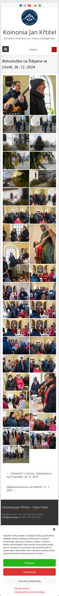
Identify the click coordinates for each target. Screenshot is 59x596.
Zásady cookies (21, 588)
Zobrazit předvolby (29, 581)
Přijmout (29, 563)
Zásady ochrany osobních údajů (29, 591)
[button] (54, 529)
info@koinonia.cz (11, 517)
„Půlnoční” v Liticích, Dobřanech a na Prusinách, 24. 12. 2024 (29, 475)
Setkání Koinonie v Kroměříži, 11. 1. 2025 (28, 488)
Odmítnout (29, 572)
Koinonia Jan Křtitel (29, 32)
